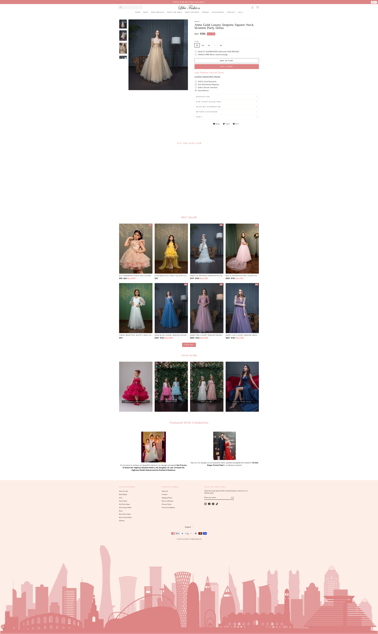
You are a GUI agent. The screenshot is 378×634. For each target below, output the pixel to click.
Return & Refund (167, 501)
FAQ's (199, 117)
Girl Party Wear (124, 504)
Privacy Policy (167, 504)
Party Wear (123, 501)
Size (197, 41)
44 (215, 45)
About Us (165, 491)
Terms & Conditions (168, 507)
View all (189, 345)
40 (203, 45)
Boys (121, 511)
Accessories (218, 12)
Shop (145, 12)
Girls (120, 498)
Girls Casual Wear (125, 507)
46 (221, 45)
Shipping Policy (167, 498)
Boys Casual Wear (125, 517)
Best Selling (123, 494)
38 (197, 45)
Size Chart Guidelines (208, 102)
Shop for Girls (174, 12)
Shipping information (208, 107)
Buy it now (227, 66)
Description (203, 97)
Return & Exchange (207, 112)
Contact (231, 12)
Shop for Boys (192, 12)
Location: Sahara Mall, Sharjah (207, 76)
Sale (240, 12)
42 (209, 45)
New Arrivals (157, 12)
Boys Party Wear (125, 514)
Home (137, 12)
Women (205, 12)
